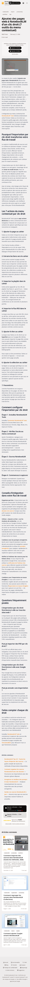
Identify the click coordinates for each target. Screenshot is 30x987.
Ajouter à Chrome (15, 3)
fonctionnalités (6, 743)
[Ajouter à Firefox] (23, 3)
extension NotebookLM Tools (17, 420)
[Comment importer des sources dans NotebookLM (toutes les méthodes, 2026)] (15, 854)
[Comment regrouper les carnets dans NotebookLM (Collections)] (15, 893)
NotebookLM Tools (8, 116)
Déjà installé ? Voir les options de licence (15, 823)
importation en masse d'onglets (18, 586)
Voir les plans (15, 54)
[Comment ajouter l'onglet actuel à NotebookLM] (15, 930)
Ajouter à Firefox (16, 51)
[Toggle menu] (27, 3)
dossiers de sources (8, 511)
